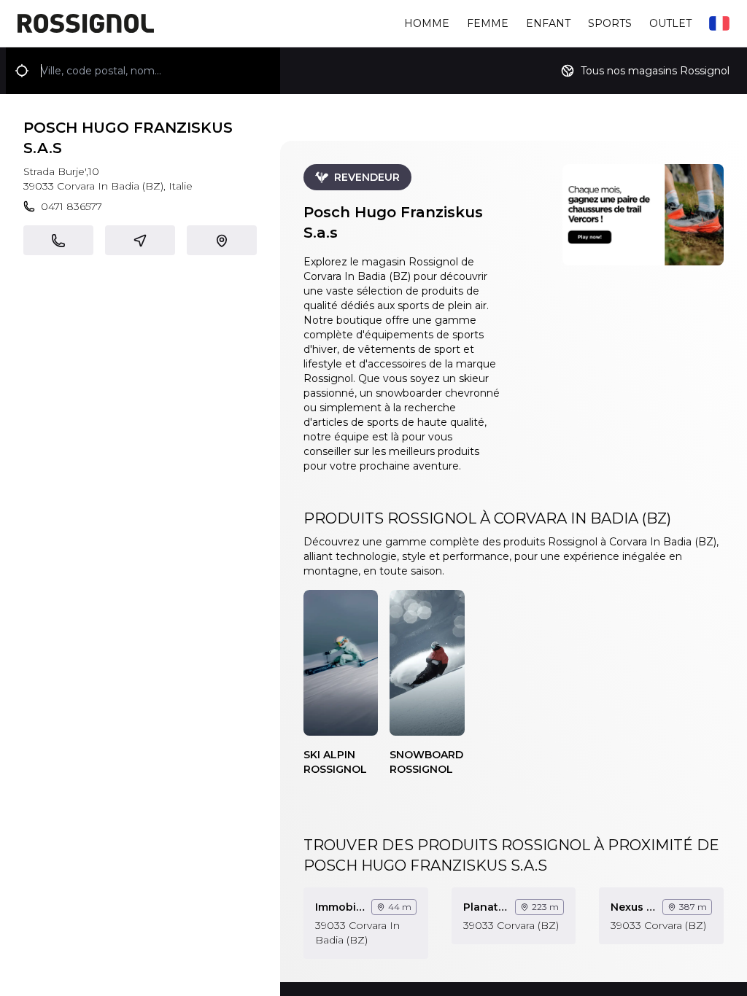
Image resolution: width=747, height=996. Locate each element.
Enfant (548, 23)
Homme (426, 23)
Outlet (670, 23)
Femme (487, 23)
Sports (610, 23)
